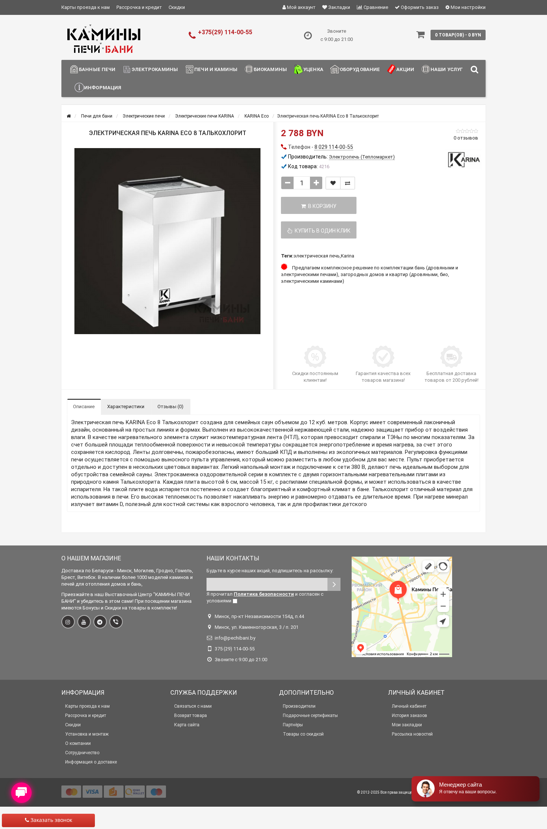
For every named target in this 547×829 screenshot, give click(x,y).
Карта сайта (186, 724)
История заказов (409, 715)
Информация (102, 87)
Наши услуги (449, 69)
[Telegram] (100, 621)
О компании (78, 743)
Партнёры (293, 724)
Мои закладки (407, 724)
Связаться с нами (193, 706)
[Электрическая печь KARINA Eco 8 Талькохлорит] (167, 241)
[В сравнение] (347, 183)
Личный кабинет (409, 706)
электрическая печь (317, 256)
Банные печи (97, 69)
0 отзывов (466, 138)
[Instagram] (68, 621)
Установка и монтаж (87, 734)
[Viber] (116, 621)
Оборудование (360, 69)
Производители (299, 706)
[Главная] (69, 116)
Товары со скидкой (303, 734)
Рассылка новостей (412, 734)
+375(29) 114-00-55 (225, 32)
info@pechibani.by (235, 638)
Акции (405, 69)
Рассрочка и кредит (139, 7)
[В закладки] (333, 183)
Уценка (313, 69)
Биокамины (270, 69)
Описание (84, 406)
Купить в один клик (321, 231)
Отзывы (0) (170, 406)
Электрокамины (155, 69)
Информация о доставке (91, 762)
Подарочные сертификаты (310, 715)
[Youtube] (84, 621)
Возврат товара (190, 715)
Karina (347, 256)
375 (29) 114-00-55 (235, 649)
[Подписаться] (333, 584)
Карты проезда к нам (85, 7)
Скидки (177, 7)
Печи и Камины (215, 69)
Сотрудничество (82, 752)
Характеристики (125, 406)
